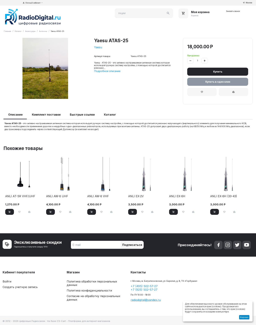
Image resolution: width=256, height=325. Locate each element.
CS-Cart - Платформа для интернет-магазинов (83, 321)
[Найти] (168, 13)
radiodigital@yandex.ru (146, 300)
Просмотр (24, 187)
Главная (7, 31)
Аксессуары (30, 31)
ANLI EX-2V (136, 196)
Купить (217, 71)
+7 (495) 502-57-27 (144, 286)
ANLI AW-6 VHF (98, 196)
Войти (7, 281)
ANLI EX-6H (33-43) (223, 196)
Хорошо (244, 317)
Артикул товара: (102, 56)
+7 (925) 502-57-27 (144, 289)
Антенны (43, 31)
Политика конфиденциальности (89, 290)
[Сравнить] (233, 92)
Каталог (18, 31)
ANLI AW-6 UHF (57, 196)
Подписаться (132, 245)
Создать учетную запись (20, 287)
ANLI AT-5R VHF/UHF (20, 196)
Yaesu (98, 47)
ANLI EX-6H (177, 196)
